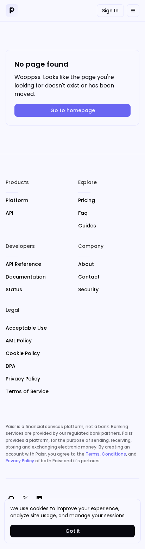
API (9, 212)
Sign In (110, 10)
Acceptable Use (26, 327)
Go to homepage (72, 110)
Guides (87, 225)
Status (14, 289)
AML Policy (19, 340)
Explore (87, 182)
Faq (83, 212)
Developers (20, 246)
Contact (89, 276)
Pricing (86, 200)
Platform (17, 200)
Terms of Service (27, 391)
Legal (12, 309)
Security (88, 289)
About (86, 264)
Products (17, 182)
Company (90, 246)
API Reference (23, 264)
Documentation (26, 276)
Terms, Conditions (106, 454)
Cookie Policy (23, 353)
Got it (72, 531)
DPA (10, 366)
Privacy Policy (23, 378)
